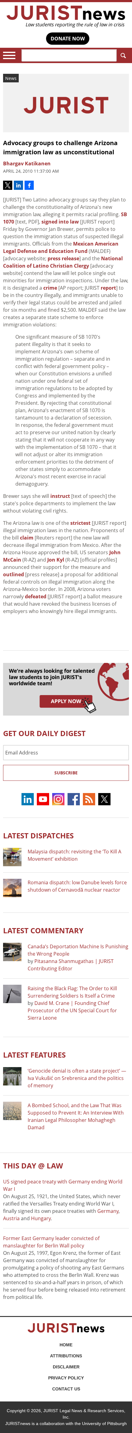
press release (63, 258)
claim (26, 537)
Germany (107, 1211)
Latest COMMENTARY (43, 930)
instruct (60, 496)
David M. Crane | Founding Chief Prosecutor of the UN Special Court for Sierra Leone (72, 1010)
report (108, 287)
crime (50, 287)
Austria (11, 1218)
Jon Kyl (55, 559)
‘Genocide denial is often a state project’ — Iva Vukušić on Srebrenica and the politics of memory (77, 1078)
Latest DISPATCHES (38, 835)
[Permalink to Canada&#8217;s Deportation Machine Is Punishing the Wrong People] (12, 952)
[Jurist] (66, 16)
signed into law (60, 221)
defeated (35, 596)
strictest (80, 523)
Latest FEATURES (34, 1055)
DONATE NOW (68, 38)
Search (123, 55)
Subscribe (66, 773)
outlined (13, 574)
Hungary (41, 1218)
